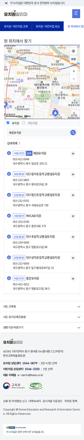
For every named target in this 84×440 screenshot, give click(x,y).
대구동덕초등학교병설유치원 (43, 174)
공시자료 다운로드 (53, 401)
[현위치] (73, 51)
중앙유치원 (32, 278)
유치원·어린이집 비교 (48, 26)
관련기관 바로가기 (13, 327)
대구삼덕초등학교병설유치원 (43, 257)
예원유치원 (39, 153)
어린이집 (33, 123)
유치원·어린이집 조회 (16, 26)
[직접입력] (73, 59)
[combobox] (42, 132)
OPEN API (35, 401)
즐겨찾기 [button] (73, 154)
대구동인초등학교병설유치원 (43, 195)
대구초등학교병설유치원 (40, 236)
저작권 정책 (70, 401)
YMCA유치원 (33, 215)
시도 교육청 (9, 306)
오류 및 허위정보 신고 (15, 401)
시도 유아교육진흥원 (14, 317)
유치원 (15, 123)
